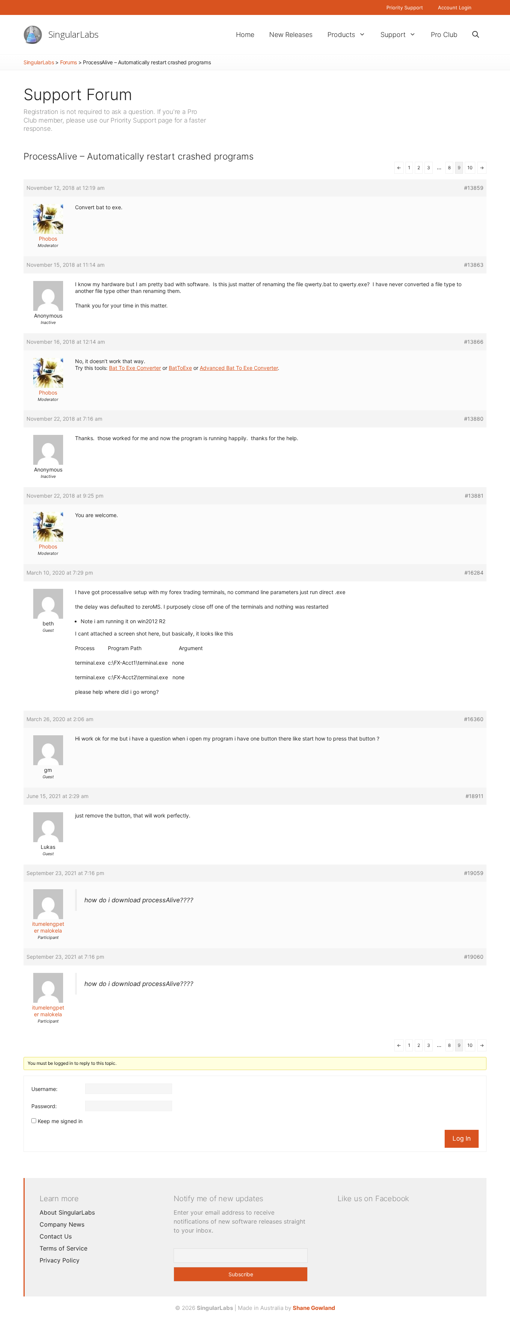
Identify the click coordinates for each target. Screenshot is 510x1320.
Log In (462, 1138)
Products (341, 34)
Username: (44, 1089)
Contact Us (56, 1236)
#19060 (473, 956)
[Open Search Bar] (475, 34)
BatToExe (180, 368)
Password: (44, 1106)
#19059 (473, 873)
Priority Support (404, 7)
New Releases (290, 34)
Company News (62, 1224)
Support (392, 34)
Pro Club (444, 34)
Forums (68, 62)
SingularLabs (74, 34)
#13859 (473, 188)
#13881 (474, 495)
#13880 (473, 418)
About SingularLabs (67, 1212)
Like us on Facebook (373, 1198)
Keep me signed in (60, 1121)
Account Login (455, 7)
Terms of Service (63, 1248)
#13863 (473, 265)
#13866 (473, 341)
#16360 (473, 719)
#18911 (474, 796)
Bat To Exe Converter (135, 368)
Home (245, 34)
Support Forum (78, 94)
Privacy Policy (60, 1260)
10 (470, 167)
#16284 (473, 572)
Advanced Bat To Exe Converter (239, 368)
